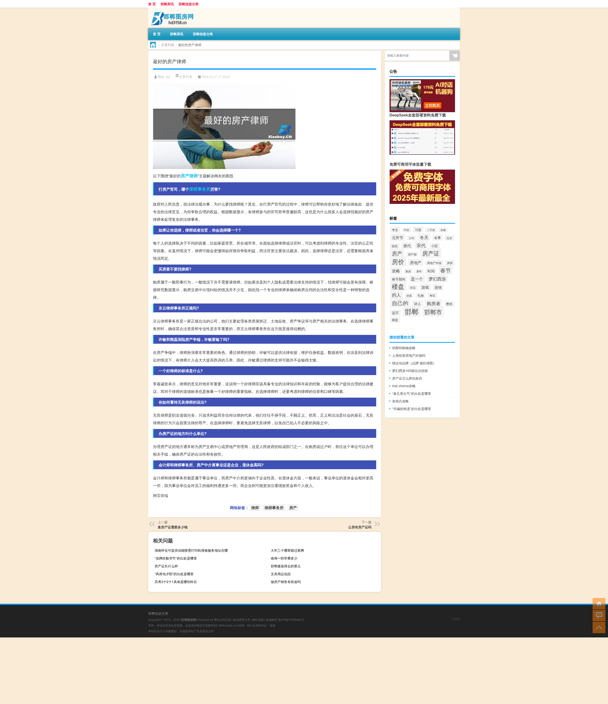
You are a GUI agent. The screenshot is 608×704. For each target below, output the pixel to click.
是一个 (417, 279)
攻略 (396, 271)
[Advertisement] (142, 670)
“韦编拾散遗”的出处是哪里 (411, 408)
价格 (443, 230)
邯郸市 (433, 311)
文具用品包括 (281, 573)
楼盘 (398, 286)
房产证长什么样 (166, 566)
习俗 (418, 229)
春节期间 (398, 279)
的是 (409, 295)
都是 (395, 320)
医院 (395, 246)
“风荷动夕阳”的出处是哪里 (174, 573)
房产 (185, 176)
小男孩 (455, 619)
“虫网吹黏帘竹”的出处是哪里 (176, 558)
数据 (408, 271)
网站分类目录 (222, 619)
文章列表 (167, 44)
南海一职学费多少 (284, 558)
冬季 (437, 237)
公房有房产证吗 (359, 527)
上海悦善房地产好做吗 (408, 355)
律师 (193, 176)
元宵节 (397, 237)
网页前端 (160, 495)
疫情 (438, 287)
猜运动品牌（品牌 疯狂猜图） (414, 363)
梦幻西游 (437, 278)
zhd (167, 77)
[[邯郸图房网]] (173, 9)
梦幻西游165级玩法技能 (410, 370)
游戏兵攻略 (400, 401)
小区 (434, 245)
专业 (395, 229)
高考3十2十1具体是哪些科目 (176, 581)
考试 (432, 295)
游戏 (425, 287)
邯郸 (411, 311)
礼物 (421, 295)
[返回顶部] (598, 627)
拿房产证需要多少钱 (173, 527)
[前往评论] (598, 615)
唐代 (407, 245)
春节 (445, 270)
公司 (411, 238)
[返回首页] (598, 603)
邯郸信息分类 (189, 3)
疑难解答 (271, 619)
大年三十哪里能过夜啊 (287, 550)
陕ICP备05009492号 (291, 619)
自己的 (400, 303)
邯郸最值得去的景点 (286, 566)
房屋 (450, 263)
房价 (398, 261)
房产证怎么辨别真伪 (407, 378)
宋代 (421, 245)
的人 (396, 294)
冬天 (424, 237)
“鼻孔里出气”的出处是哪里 (411, 393)
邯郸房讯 (167, 3)
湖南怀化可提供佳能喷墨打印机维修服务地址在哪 (191, 550)
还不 (395, 312)
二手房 (431, 230)
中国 (406, 230)
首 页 (152, 3)
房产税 (412, 254)
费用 (449, 304)
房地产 (415, 262)
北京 (449, 238)
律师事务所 (199, 189)
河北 (413, 287)
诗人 (417, 303)
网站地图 (258, 619)
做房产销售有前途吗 (286, 581)
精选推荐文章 (241, 619)
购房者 (433, 303)
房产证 (430, 253)
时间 (431, 270)
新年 (419, 271)
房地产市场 (434, 263)
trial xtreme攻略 (404, 385)
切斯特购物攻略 (403, 347)
